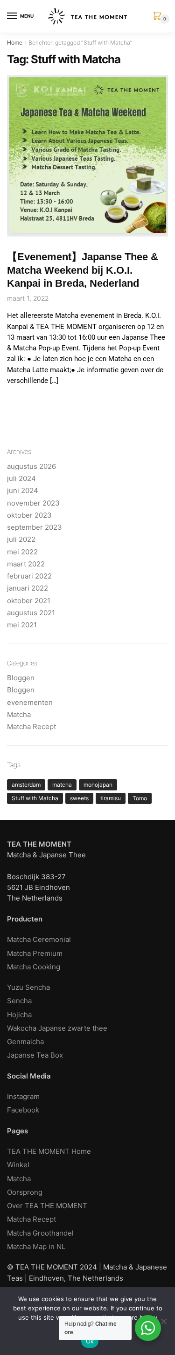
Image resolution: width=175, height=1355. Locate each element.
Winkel (18, 1164)
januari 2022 (27, 588)
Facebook (23, 1109)
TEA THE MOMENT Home (49, 1151)
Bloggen (21, 677)
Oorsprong (24, 1192)
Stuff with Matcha (35, 798)
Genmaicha (25, 1041)
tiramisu (110, 798)
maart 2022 (26, 563)
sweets (79, 798)
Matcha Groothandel (40, 1233)
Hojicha (19, 1014)
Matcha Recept (31, 726)
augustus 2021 (31, 612)
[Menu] (12, 16)
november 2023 (33, 503)
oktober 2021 (28, 600)
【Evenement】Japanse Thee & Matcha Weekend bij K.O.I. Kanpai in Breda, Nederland (82, 270)
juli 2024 (21, 478)
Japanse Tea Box (35, 1055)
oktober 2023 (29, 515)
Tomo (140, 798)
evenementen (30, 702)
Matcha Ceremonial (39, 939)
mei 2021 (22, 624)
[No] (163, 1321)
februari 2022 (29, 576)
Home (14, 42)
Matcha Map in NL (36, 1246)
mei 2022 (22, 551)
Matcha (19, 714)
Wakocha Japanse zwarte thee (57, 1028)
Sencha (19, 1000)
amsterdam (26, 784)
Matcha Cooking (33, 966)
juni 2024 (22, 490)
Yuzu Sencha (28, 987)
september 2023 (34, 527)
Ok (90, 1341)
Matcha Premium (35, 953)
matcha (62, 784)
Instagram (23, 1096)
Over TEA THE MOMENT (47, 1205)
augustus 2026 (31, 466)
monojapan (98, 784)
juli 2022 (21, 539)
